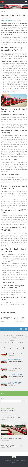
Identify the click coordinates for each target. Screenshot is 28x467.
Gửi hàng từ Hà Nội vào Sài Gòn (15, 384)
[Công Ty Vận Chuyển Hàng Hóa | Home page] (3, 2)
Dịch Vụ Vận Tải (4, 436)
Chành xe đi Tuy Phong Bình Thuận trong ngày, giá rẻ (12, 446)
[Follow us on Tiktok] (23, 329)
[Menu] (26, 2)
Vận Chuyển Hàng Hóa (13, 367)
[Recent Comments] (17, 348)
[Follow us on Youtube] (21, 329)
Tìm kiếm (3, 399)
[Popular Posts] (11, 348)
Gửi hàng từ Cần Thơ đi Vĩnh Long (15, 361)
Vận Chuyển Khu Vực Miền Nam (14, 352)
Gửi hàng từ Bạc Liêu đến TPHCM (15, 353)
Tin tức (3, 11)
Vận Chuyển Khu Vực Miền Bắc (11, 416)
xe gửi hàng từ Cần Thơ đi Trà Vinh (15, 369)
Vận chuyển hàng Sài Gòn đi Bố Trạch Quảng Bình (11, 438)
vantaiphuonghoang (7, 20)
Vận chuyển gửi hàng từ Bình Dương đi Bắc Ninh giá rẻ (12, 418)
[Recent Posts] (4, 348)
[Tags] (23, 348)
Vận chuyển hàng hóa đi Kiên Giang (8, 410)
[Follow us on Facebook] (26, 329)
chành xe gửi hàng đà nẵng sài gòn (15, 376)
